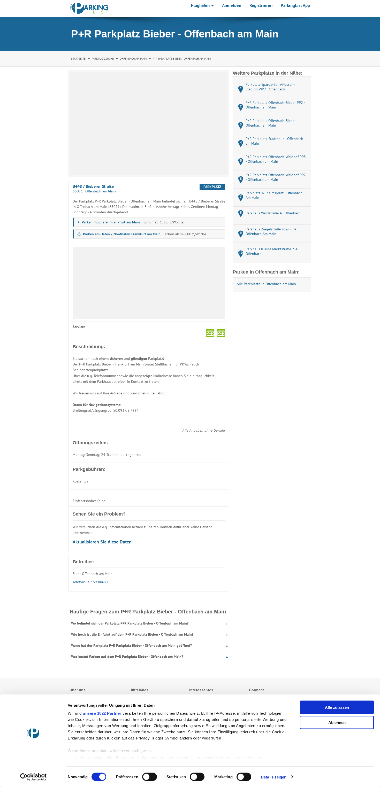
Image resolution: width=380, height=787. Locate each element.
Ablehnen (337, 722)
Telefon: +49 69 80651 (90, 582)
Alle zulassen (337, 707)
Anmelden (231, 5)
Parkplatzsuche (103, 58)
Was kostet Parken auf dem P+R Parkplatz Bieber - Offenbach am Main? (127, 656)
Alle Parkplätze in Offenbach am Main (266, 284)
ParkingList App (295, 5)
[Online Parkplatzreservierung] (89, 8)
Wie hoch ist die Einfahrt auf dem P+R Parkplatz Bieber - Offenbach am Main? (132, 634)
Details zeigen (273, 777)
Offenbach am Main (133, 58)
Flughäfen (201, 5)
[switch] (149, 777)
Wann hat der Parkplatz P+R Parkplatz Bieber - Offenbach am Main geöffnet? (131, 645)
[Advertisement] (149, 283)
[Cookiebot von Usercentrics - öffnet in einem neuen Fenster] (33, 777)
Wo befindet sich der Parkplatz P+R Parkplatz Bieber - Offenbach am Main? (129, 623)
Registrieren (260, 5)
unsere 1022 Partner (102, 713)
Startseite (78, 58)
